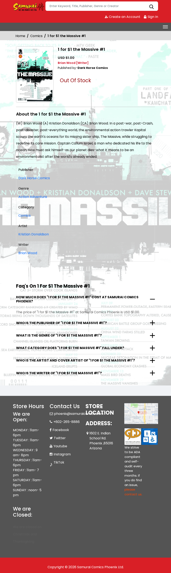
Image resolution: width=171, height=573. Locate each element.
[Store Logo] (28, 6)
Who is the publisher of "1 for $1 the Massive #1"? (61, 323)
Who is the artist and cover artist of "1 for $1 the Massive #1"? (75, 360)
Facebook (61, 430)
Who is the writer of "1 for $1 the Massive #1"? (59, 373)
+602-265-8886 (66, 421)
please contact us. (133, 491)
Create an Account (124, 16)
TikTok (59, 462)
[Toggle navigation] (165, 26)
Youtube (60, 446)
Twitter (60, 438)
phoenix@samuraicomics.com (78, 413)
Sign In (152, 16)
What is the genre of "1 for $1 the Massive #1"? (59, 335)
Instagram (62, 454)
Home (20, 36)
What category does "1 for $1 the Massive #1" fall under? (70, 348)
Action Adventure (32, 196)
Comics (36, 36)
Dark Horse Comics (34, 178)
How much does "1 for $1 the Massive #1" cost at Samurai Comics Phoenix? (77, 299)
